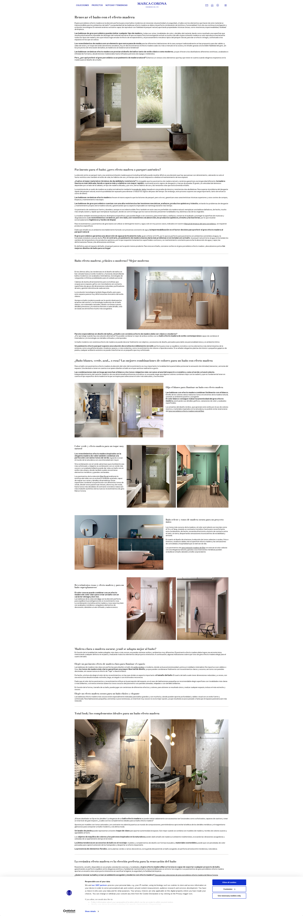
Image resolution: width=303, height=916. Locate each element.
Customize (227, 889)
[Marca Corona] (152, 5)
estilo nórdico (138, 667)
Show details (90, 911)
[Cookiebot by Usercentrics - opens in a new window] (69, 911)
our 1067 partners (99, 885)
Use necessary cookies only (229, 896)
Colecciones (82, 5)
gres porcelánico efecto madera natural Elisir (186, 411)
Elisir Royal (104, 476)
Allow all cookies (229, 882)
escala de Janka (139, 189)
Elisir (99, 599)
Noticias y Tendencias (116, 5)
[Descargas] (212, 5)
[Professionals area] (217, 5)
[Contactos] (207, 5)
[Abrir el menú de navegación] (225, 5)
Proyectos (97, 5)
